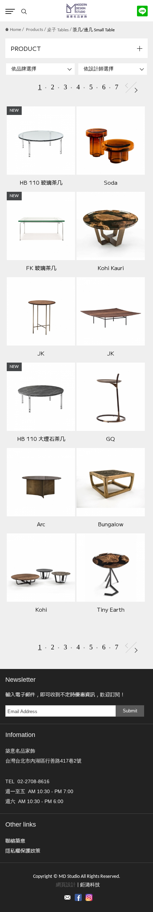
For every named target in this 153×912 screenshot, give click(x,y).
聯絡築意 (15, 840)
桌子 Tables (58, 30)
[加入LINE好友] (142, 11)
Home (15, 29)
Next (136, 90)
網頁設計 (66, 885)
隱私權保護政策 (22, 850)
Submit (130, 710)
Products (34, 29)
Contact (67, 897)
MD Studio (76, 11)
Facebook (78, 897)
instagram (89, 897)
